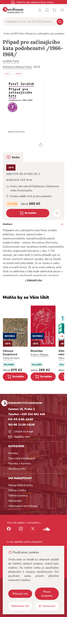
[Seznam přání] (47, 10)
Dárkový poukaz (18, 495)
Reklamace (15, 501)
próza (18, 73)
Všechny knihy (17, 469)
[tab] (13, 157)
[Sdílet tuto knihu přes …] (40, 144)
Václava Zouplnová (10, 352)
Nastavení (48, 606)
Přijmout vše (20, 594)
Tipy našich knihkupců (21, 458)
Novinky (13, 453)
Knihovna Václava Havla (17, 67)
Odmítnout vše (20, 606)
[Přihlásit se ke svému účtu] (39, 10)
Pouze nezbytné (47, 594)
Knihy (7, 33)
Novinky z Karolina (19, 463)
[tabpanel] (33, 191)
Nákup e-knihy (17, 490)
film (22, 33)
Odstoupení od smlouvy (23, 506)
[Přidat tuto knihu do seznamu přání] (57, 213)
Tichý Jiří (8, 358)
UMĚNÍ (15, 33)
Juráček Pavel (11, 61)
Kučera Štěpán (39, 355)
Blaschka (37, 351)
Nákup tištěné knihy (20, 485)
